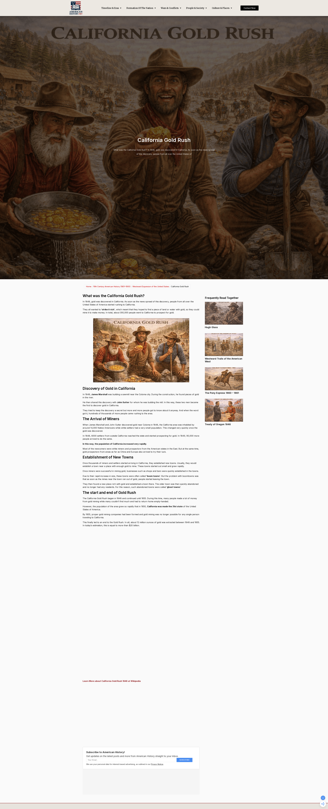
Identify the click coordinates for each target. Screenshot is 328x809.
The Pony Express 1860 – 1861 (222, 393)
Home (88, 286)
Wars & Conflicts (170, 8)
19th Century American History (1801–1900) (112, 286)
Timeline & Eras (110, 8)
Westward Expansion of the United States (150, 286)
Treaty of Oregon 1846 (218, 424)
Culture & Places (220, 8)
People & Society (195, 8)
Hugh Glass (211, 327)
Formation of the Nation (139, 8)
